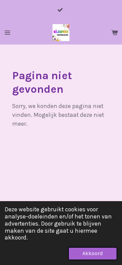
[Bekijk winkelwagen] (114, 33)
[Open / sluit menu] (7, 33)
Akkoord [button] (92, 253)
